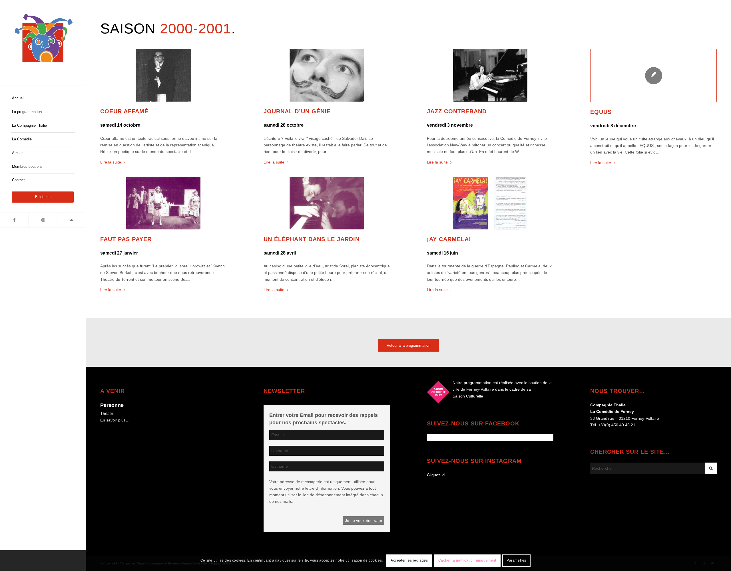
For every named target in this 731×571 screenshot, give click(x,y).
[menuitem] (43, 98)
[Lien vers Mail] (71, 220)
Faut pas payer (126, 239)
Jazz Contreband (457, 111)
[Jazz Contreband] (490, 75)
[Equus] (653, 75)
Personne (112, 405)
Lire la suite (110, 162)
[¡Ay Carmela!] (490, 203)
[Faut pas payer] (163, 203)
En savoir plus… (115, 420)
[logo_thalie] (42, 42)
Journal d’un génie (297, 111)
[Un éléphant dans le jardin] (327, 203)
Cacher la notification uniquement (467, 560)
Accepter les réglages (409, 560)
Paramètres (516, 560)
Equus (601, 112)
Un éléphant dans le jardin (312, 239)
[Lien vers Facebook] (14, 220)
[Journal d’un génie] (327, 75)
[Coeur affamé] (163, 75)
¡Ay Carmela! (449, 239)
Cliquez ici (436, 475)
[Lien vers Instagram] (43, 220)
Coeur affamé (124, 111)
